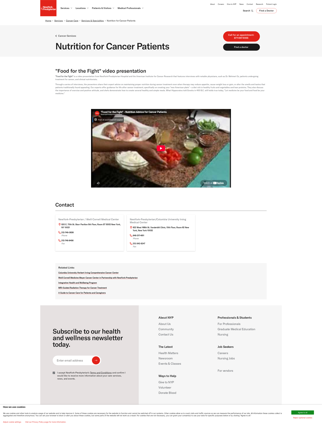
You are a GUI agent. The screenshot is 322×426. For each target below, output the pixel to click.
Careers (221, 4)
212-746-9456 (67, 240)
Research (259, 4)
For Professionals (229, 324)
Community (166, 329)
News (241, 4)
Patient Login (271, 4)
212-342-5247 (139, 243)
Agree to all (302, 412)
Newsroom (165, 358)
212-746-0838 (67, 232)
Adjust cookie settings (12, 422)
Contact (250, 4)
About (212, 4)
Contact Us (165, 334)
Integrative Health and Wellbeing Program (77, 282)
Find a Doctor (266, 11)
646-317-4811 (138, 235)
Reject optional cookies (302, 418)
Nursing (223, 334)
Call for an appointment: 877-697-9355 (241, 36)
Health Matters (168, 353)
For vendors (225, 370)
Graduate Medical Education (236, 329)
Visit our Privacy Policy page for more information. (45, 422)
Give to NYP (231, 4)
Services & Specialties (92, 20)
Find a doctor (241, 47)
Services (58, 20)
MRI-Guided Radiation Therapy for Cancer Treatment (82, 287)
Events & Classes (169, 363)
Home (48, 20)
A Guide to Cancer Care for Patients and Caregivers (82, 293)
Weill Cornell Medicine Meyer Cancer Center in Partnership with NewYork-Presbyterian (98, 277)
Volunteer (164, 387)
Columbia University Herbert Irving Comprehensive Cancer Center (88, 272)
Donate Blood (167, 393)
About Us (164, 324)
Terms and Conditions (101, 372)
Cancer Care (72, 20)
